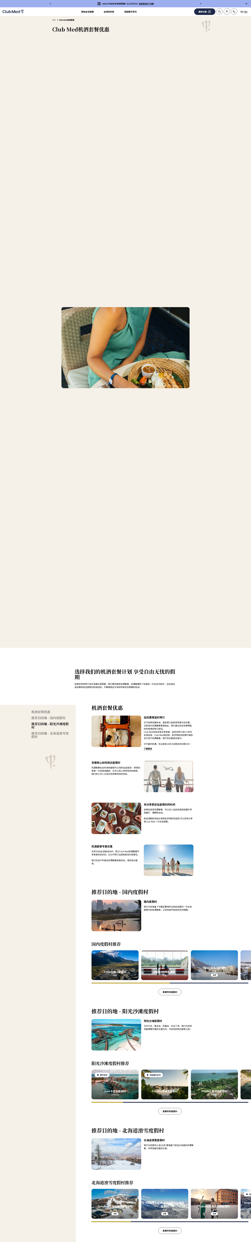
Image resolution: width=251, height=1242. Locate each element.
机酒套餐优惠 (40, 711)
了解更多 (148, 748)
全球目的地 (109, 11)
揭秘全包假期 (87, 11)
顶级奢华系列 (130, 11)
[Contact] (234, 11)
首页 (54, 20)
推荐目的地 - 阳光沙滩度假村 (50, 725)
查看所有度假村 (170, 992)
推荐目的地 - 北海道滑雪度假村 (50, 735)
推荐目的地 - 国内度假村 (48, 718)
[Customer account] (227, 11)
